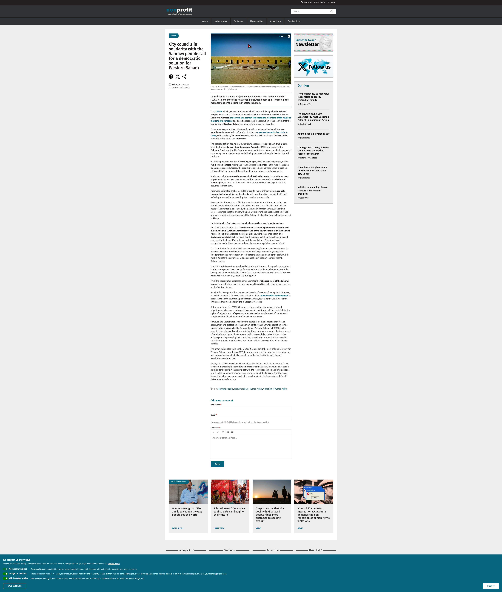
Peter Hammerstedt (308, 158)
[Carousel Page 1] (279, 36)
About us (275, 21)
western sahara (241, 389)
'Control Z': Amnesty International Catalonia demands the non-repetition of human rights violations (314, 515)
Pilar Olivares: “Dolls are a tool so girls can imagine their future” (229, 511)
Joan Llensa (305, 138)
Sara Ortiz (304, 198)
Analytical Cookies (18, 573)
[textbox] (251, 446)
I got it (490, 586)
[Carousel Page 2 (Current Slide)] (282, 36)
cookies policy (114, 564)
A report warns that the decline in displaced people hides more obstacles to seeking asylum (270, 515)
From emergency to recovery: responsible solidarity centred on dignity (313, 96)
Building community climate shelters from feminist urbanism (312, 190)
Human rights (256, 389)
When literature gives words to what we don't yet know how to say (312, 170)
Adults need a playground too (314, 133)
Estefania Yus (305, 104)
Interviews (221, 21)
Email (213, 415)
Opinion (239, 21)
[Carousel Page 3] (284, 36)
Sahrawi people (225, 389)
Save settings (15, 586)
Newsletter (320, 3)
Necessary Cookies (18, 569)
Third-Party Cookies (18, 578)
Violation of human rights (275, 389)
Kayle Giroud (305, 124)
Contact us (294, 21)
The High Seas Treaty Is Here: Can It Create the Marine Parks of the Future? (313, 150)
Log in (332, 3)
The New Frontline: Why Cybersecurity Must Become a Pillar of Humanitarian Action (313, 116)
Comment (215, 428)
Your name (215, 405)
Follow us (308, 3)
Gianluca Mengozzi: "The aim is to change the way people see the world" (187, 511)
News (204, 21)
